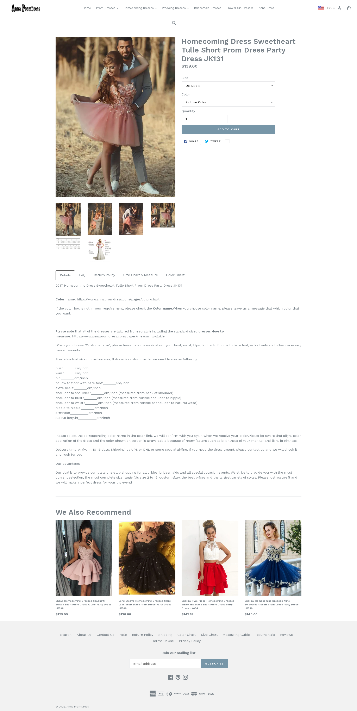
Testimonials (265, 635)
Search (65, 635)
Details (65, 275)
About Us (84, 635)
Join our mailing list (179, 653)
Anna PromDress (78, 706)
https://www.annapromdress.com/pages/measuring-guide (118, 336)
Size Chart (209, 635)
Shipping (165, 635)
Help (123, 635)
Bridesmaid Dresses (207, 8)
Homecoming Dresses (141, 8)
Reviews (286, 635)
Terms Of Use (163, 641)
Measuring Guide (236, 635)
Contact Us (105, 635)
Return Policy (104, 275)
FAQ (82, 275)
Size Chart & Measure (140, 275)
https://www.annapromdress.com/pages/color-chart (117, 299)
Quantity (188, 111)
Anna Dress (266, 8)
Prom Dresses (108, 8)
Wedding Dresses (176, 8)
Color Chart (175, 275)
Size (185, 78)
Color (186, 94)
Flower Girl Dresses (239, 8)
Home (87, 8)
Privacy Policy (190, 641)
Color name (162, 308)
